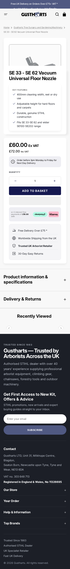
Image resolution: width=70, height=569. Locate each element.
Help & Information (17, 512)
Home (7, 27)
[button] (57, 14)
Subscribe (35, 430)
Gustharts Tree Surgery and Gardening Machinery (38, 27)
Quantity (14, 172)
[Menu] (6, 14)
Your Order (11, 501)
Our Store (10, 490)
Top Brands (12, 523)
